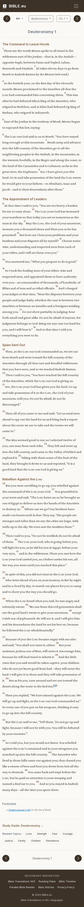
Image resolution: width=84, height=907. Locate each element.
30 (15, 539)
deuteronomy (40, 18)
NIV (18, 18)
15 (3, 268)
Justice (8, 840)
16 (56, 286)
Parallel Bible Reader (22, 887)
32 (3, 572)
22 (3, 411)
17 (20, 309)
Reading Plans (47, 881)
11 (25, 221)
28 (22, 507)
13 (60, 238)
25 (19, 455)
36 (70, 610)
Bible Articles (46, 887)
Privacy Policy (65, 887)
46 (37, 781)
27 (53, 489)
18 (34, 327)
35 (26, 604)
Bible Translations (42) (21, 881)
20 (3, 373)
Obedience (52, 840)
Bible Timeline (67, 881)
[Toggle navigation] (76, 6)
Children (36, 840)
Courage (68, 833)
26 (3, 483)
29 (3, 533)
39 (56, 654)
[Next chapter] (77, 18)
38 (57, 643)
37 (3, 637)
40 (7, 678)
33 (3, 578)
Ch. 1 (62, 18)
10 (33, 209)
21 (3, 384)
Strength (42, 833)
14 (3, 259)
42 (3, 719)
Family (22, 840)
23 (3, 438)
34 (3, 598)
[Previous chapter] (6, 18)
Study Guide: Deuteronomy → (23, 825)
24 (45, 443)
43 (3, 740)
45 (26, 770)
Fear (54, 833)
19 (3, 349)
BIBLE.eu (17, 6)
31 (17, 551)
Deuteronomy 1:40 (19, 809)
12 (18, 233)
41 (3, 693)
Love (29, 833)
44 (49, 752)
